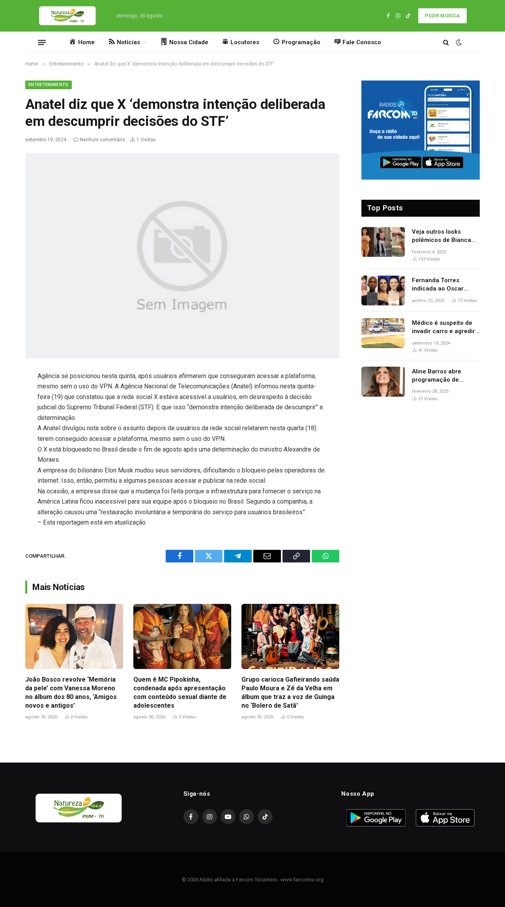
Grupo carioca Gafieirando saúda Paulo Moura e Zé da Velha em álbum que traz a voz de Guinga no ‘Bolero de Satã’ (290, 692)
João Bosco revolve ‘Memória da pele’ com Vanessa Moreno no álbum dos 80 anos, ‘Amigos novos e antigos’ (71, 692)
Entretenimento (48, 84)
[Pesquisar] (446, 42)
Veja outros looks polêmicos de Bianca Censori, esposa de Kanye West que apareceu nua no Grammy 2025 (441, 236)
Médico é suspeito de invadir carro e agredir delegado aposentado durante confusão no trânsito (443, 327)
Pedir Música (442, 16)
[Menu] (42, 42)
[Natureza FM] (67, 16)
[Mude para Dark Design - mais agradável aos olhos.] (458, 42)
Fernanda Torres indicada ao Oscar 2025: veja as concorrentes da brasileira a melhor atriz (446, 285)
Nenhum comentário (102, 139)
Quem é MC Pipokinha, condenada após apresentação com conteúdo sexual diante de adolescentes (179, 692)
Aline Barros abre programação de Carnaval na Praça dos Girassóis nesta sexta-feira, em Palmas (444, 376)
